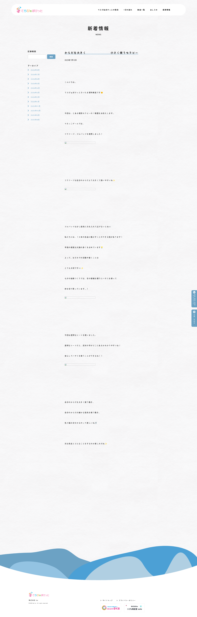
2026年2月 (35, 97)
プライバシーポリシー (127, 600)
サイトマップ (108, 600)
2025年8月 (35, 119)
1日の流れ (128, 10)
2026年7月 (35, 74)
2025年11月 (36, 106)
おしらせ (154, 10)
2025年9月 (35, 115)
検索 (51, 57)
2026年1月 (35, 101)
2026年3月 (35, 92)
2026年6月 (35, 79)
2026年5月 (35, 83)
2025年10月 (36, 110)
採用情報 (166, 10)
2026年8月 (35, 70)
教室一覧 (141, 10)
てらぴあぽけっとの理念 (108, 10)
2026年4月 (35, 88)
